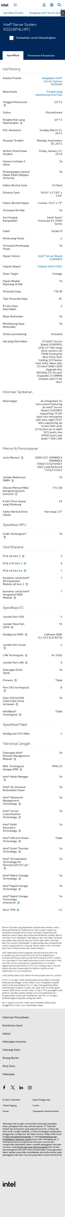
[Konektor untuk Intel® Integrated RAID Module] (15, 597)
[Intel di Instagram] (30, 1088)
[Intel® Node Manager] (5, 779)
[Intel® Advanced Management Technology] (19, 803)
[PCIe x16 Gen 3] (25, 563)
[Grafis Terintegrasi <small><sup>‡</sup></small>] (5, 536)
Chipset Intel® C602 (50, 266)
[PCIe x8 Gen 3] (23, 556)
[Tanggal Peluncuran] (5, 105)
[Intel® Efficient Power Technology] (19, 841)
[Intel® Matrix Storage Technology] (19, 878)
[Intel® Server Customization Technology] (19, 817)
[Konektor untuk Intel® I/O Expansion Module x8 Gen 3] (27, 584)
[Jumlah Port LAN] (26, 662)
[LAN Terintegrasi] (26, 655)
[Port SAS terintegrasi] (5, 690)
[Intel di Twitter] (13, 1088)
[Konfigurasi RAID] (26, 634)
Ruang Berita (11, 1058)
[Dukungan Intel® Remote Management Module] (15, 758)
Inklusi (6, 1033)
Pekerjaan (9, 1074)
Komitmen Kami (13, 1025)
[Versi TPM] (18, 909)
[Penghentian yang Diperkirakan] (21, 122)
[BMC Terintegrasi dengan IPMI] (21, 769)
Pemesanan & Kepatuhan (41, 55)
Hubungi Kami (11, 1050)
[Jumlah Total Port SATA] (12, 627)
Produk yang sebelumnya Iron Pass (48, 93)
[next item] (63, 13)
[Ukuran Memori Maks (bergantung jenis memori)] (16, 493)
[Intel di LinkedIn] (21, 1088)
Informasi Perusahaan (16, 1017)
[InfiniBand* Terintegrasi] (20, 714)
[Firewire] (16, 680)
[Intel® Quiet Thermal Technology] (19, 851)
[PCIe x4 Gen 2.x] (25, 570)
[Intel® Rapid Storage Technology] (19, 889)
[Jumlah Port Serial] (5, 647)
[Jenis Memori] (22, 457)
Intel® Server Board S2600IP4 (50, 257)
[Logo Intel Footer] (9, 1184)
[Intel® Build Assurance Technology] (19, 830)
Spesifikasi (13, 55)
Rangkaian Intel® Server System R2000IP (52, 81)
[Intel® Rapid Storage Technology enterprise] (18, 902)
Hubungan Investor (14, 1041)
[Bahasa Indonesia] (51, 5)
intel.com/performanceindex (18, 1136)
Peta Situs (9, 1066)
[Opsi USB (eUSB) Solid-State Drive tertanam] (17, 704)
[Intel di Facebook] (4, 1088)
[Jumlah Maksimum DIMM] (12, 480)
